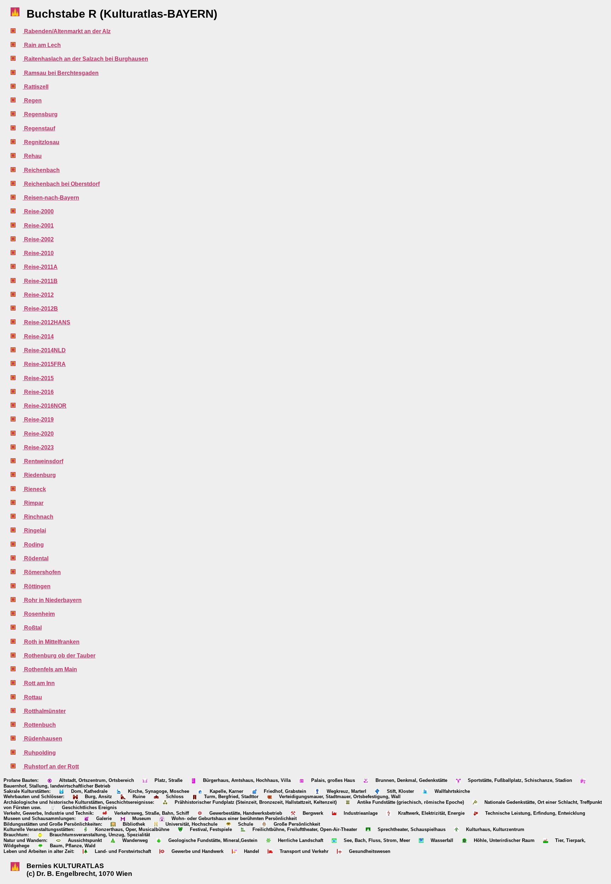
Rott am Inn (39, 683)
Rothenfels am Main (50, 669)
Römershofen (42, 572)
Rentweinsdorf (43, 461)
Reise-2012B (40, 309)
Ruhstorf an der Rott (51, 767)
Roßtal (32, 628)
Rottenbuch (39, 725)
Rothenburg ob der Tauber (59, 656)
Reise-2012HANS (46, 322)
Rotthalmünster (44, 711)
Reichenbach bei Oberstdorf (61, 184)
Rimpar (33, 503)
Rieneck (34, 489)
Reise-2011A (40, 267)
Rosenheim (39, 614)
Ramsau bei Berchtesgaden (61, 73)
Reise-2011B (40, 281)
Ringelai (34, 531)
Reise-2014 (38, 337)
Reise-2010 (38, 253)
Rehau (32, 156)
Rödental (35, 558)
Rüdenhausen (42, 739)
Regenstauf (39, 128)
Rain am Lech (42, 45)
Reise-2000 (38, 211)
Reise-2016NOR (44, 406)
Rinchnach (38, 517)
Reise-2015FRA (44, 364)
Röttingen (37, 586)
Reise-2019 (38, 420)
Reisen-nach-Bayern (51, 198)
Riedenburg (39, 475)
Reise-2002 (38, 239)
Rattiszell (35, 87)
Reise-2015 (38, 378)
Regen (32, 101)
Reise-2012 (38, 295)
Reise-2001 (38, 226)
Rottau (32, 697)
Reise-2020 (38, 434)
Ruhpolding (39, 753)
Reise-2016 (38, 392)
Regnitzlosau (41, 142)
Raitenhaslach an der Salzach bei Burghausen (85, 59)
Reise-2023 (38, 447)
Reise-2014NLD (44, 350)
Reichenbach (41, 170)
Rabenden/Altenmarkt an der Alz (67, 31)
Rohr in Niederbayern (52, 600)
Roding (33, 545)
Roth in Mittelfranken (51, 642)
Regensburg (40, 114)
